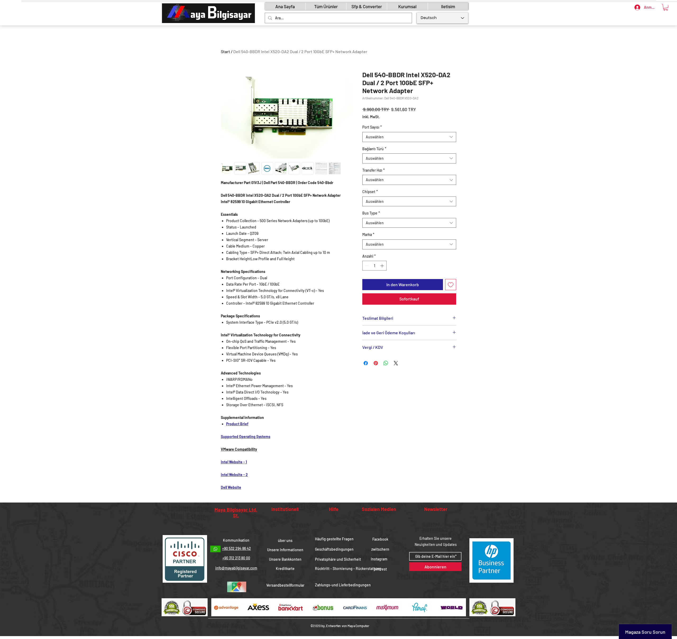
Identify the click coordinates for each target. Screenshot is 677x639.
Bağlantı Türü (374, 149)
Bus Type (371, 213)
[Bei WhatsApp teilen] (386, 363)
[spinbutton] (374, 265)
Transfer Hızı (373, 170)
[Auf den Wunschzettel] (450, 284)
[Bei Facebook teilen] (366, 363)
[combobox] (409, 137)
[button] (666, 7)
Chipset (370, 191)
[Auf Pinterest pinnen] (376, 363)
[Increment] (382, 265)
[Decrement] (366, 265)
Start (225, 51)
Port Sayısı (372, 127)
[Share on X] (396, 363)
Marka (368, 234)
